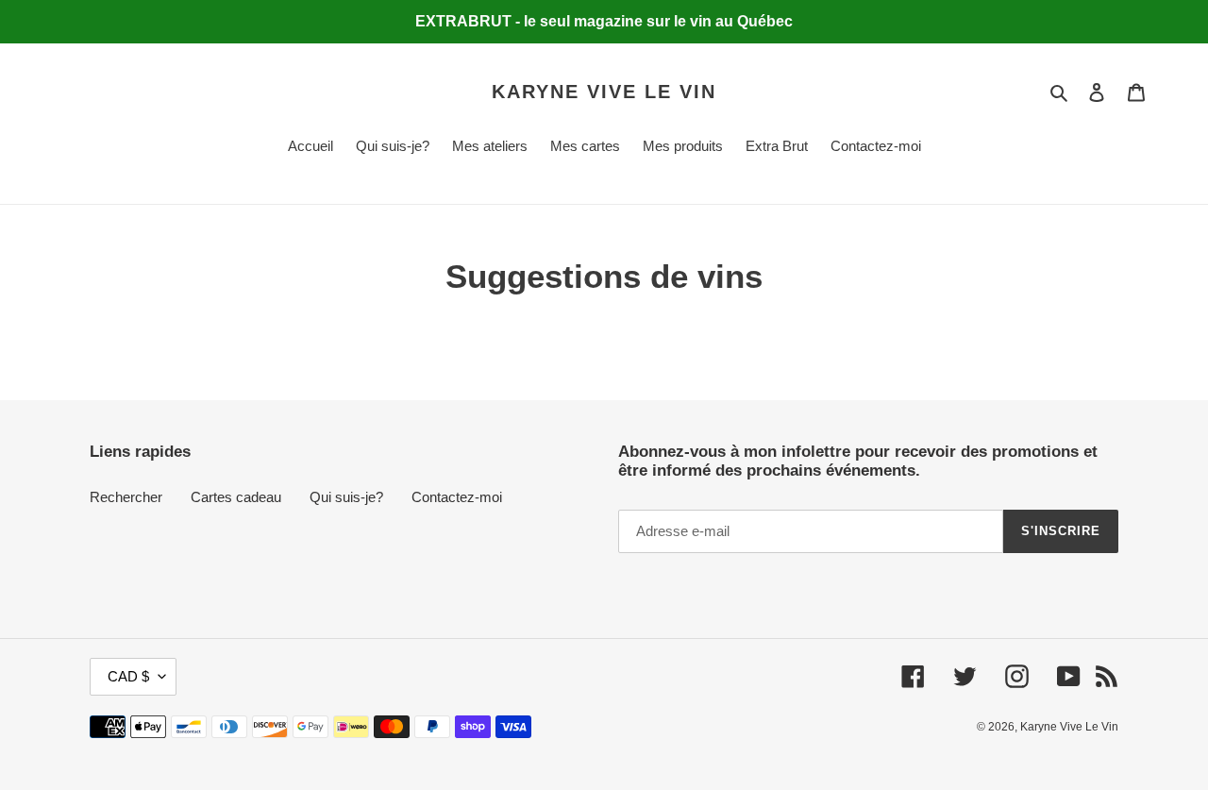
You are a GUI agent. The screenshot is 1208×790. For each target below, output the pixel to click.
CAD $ (128, 676)
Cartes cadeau (236, 497)
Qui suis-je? (346, 497)
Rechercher (126, 497)
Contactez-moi (456, 497)
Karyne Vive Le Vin (604, 91)
